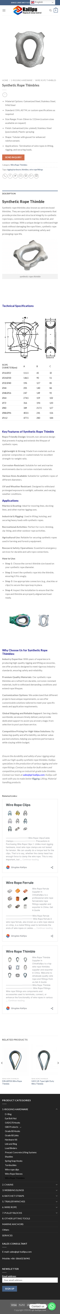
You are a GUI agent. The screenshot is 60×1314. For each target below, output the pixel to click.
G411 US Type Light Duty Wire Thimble (42, 1082)
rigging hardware (14, 169)
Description (9, 193)
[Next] (58, 1069)
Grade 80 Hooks (12, 1131)
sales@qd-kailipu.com (21, 1251)
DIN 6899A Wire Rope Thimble (12, 1082)
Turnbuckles (10, 1165)
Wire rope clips (12, 1169)
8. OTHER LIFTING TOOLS (16, 1218)
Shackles (9, 1156)
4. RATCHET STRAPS (13, 1195)
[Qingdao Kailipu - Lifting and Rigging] (27, 10)
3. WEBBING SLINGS (13, 1190)
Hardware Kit (11, 1139)
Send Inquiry (13, 157)
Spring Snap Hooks (13, 1161)
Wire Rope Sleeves (14, 1174)
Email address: (9, 1276)
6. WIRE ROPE (9, 1207)
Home (5, 80)
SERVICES (7, 1235)
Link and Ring (11, 1144)
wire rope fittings (36, 169)
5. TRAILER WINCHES (13, 1201)
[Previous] (2, 1069)
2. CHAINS (7, 1184)
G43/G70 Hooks (12, 1122)
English (38, 2)
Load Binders (11, 1148)
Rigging (35, 778)
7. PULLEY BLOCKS (12, 1212)
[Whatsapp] (52, 1306)
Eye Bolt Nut (11, 1118)
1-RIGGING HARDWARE (21, 80)
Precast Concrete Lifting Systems (21, 1152)
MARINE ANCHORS (12, 1224)
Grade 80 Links (12, 1135)
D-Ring (8, 1114)
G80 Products (11, 1127)
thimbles (25, 169)
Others (5, 1229)
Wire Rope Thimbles (45, 80)
